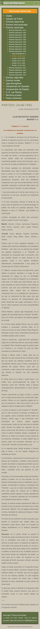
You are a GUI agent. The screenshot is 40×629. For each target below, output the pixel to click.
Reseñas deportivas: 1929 (17, 42)
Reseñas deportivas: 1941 (17, 68)
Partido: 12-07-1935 (18, 65)
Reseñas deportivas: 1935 (17, 51)
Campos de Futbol (14, 18)
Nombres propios (13, 94)
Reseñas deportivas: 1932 (17, 47)
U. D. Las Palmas (14, 92)
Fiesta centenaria (14, 97)
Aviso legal (6, 615)
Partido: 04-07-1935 (18, 61)
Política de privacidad (19, 615)
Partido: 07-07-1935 (18, 63)
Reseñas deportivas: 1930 (17, 44)
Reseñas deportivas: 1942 (17, 70)
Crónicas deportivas (15, 21)
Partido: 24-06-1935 (18, 56)
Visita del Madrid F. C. (19, 54)
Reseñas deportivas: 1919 (17, 30)
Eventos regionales (14, 77)
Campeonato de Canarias (17, 86)
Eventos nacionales (14, 27)
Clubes (9, 15)
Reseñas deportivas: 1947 (17, 75)
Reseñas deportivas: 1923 (17, 32)
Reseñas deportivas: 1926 (17, 39)
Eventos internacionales (16, 24)
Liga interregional (13, 83)
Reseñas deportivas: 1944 (17, 72)
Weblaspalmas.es (31, 620)
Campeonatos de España (17, 89)
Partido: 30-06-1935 (18, 58)
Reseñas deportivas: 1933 (17, 49)
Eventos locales (13, 80)
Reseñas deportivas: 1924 (17, 35)
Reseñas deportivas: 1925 (17, 37)
